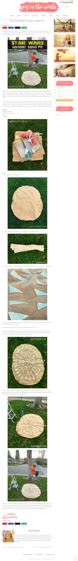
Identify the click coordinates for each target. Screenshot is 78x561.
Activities (5, 19)
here (31, 106)
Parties (20, 19)
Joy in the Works (39, 7)
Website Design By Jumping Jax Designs (43, 559)
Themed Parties (25, 19)
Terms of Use (51, 554)
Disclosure (39, 554)
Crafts (14, 19)
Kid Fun (17, 19)
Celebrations (9, 19)
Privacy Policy (28, 554)
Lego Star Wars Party (21, 34)
